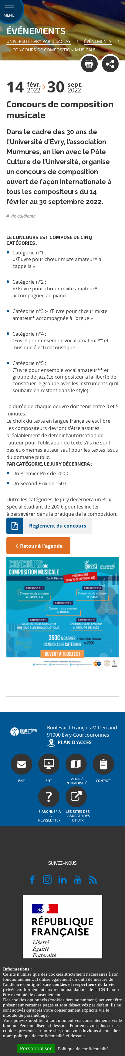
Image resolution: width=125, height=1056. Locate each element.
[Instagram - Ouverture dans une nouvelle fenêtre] (47, 882)
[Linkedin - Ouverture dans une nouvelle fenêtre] (62, 882)
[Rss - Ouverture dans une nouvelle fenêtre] (92, 882)
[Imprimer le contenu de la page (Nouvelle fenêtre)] (89, 64)
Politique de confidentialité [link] (83, 1048)
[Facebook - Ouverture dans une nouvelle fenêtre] (32, 882)
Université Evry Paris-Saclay (38, 41)
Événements (98, 41)
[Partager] (110, 64)
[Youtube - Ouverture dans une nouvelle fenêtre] (77, 882)
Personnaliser (36, 1048)
